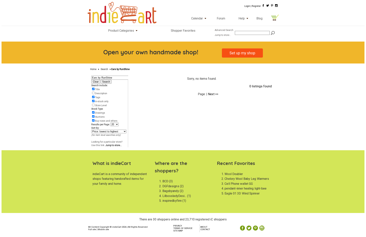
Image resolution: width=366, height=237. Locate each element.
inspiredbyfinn (172, 200)
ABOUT (203, 227)
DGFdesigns (170, 186)
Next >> (213, 94)
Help (241, 18)
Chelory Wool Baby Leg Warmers (247, 179)
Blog (259, 18)
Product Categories (121, 30)
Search (105, 69)
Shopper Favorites (183, 30)
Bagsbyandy (170, 191)
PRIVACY (177, 226)
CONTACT (205, 229)
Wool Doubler (234, 174)
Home (93, 69)
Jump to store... (113, 145)
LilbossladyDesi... (174, 196)
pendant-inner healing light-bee (245, 188)
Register (256, 6)
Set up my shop (242, 53)
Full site (92, 229)
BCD (165, 181)
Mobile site (103, 229)
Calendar (197, 18)
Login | (247, 6)
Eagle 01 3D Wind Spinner (242, 193)
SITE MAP (178, 231)
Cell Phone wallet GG (239, 184)
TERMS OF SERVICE (182, 228)
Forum (221, 18)
